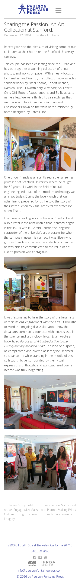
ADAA (32, 563)
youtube (45, 557)
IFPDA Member (48, 563)
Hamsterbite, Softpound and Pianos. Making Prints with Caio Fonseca (58, 509)
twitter (40, 557)
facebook (34, 557)
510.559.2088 (40, 551)
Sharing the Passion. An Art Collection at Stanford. (34, 27)
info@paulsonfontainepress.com (40, 570)
